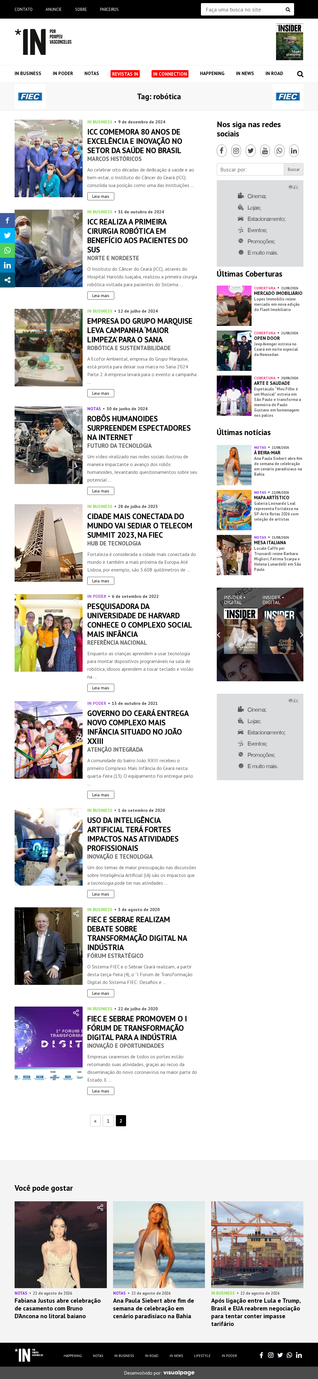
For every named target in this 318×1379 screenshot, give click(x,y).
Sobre (81, 9)
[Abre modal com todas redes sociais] (7, 280)
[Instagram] (236, 151)
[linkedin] (298, 1355)
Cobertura (264, 288)
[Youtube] (265, 151)
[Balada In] (29, 1355)
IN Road (274, 73)
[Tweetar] (7, 235)
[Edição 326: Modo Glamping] (289, 41)
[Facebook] (222, 151)
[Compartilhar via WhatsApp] (7, 250)
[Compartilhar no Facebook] (7, 220)
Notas (91, 73)
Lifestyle (202, 1356)
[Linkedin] (294, 151)
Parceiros (109, 9)
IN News (245, 73)
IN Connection (170, 74)
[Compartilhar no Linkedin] (7, 265)
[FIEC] (30, 96)
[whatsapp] (289, 1355)
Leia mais (100, 196)
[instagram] (270, 1355)
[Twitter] (251, 151)
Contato (24, 9)
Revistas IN (125, 74)
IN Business (28, 73)
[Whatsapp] (279, 151)
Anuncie (54, 9)
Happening (212, 73)
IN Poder (63, 73)
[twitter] (280, 1355)
